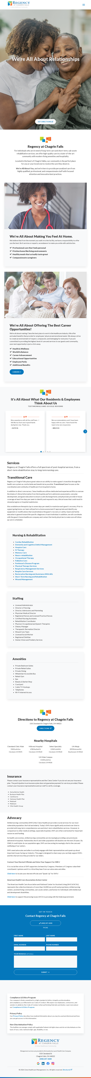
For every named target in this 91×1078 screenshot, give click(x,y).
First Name (18, 936)
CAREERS (16, 372)
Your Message (23, 954)
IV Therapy (19, 550)
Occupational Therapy (24, 558)
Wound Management (24, 579)
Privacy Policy (18, 1016)
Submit (44, 972)
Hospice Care (20, 547)
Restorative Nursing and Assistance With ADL (34, 574)
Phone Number (52, 945)
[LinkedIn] (43, 1063)
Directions (44, 728)
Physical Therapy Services (26, 566)
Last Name (50, 936)
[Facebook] (48, 1063)
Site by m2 (66, 1070)
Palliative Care (21, 561)
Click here (11, 873)
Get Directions (44, 122)
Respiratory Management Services (29, 569)
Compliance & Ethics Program (23, 1007)
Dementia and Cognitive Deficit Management (33, 545)
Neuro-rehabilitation (23, 555)
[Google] (38, 1063)
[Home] (19, 5)
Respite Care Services (24, 571)
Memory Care (21, 553)
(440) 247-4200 (46, 923)
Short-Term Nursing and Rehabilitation (31, 577)
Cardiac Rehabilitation (24, 542)
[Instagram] (52, 1063)
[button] (41, 451)
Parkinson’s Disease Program (27, 563)
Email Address (20, 945)
